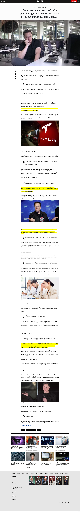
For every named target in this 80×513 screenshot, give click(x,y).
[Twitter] (15, 73)
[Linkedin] (15, 78)
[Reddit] (15, 77)
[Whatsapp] (15, 71)
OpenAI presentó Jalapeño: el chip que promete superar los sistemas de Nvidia (47, 447)
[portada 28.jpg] (52, 480)
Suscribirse (74, 1)
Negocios (41, 473)
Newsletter (66, 473)
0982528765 (13, 495)
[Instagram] (62, 502)
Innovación (27, 473)
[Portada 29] (45, 480)
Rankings (56, 473)
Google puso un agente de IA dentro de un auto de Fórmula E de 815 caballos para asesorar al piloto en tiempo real (62, 464)
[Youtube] (64, 502)
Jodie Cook (44, 7)
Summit (61, 473)
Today (23, 473)
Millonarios (52, 473)
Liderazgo (32, 473)
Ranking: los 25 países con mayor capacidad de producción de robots (17, 463)
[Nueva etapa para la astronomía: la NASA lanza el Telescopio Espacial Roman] (18, 440)
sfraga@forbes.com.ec (14, 488)
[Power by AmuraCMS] (66, 504)
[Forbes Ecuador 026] (65, 480)
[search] (78, 1)
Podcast (18, 473)
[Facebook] (15, 75)
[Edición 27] (59, 480)
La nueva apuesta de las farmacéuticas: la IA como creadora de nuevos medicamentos (46, 464)
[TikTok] (68, 502)
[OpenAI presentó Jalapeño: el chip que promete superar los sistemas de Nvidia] (47, 440)
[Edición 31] (31, 480)
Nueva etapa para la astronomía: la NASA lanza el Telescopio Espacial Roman (17, 447)
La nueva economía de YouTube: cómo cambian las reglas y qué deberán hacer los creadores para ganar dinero (32, 448)
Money (37, 473)
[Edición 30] (38, 480)
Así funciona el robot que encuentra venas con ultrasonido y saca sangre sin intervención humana (61, 448)
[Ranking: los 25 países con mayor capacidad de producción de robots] (18, 456)
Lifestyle (46, 473)
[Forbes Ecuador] (40, 1)
